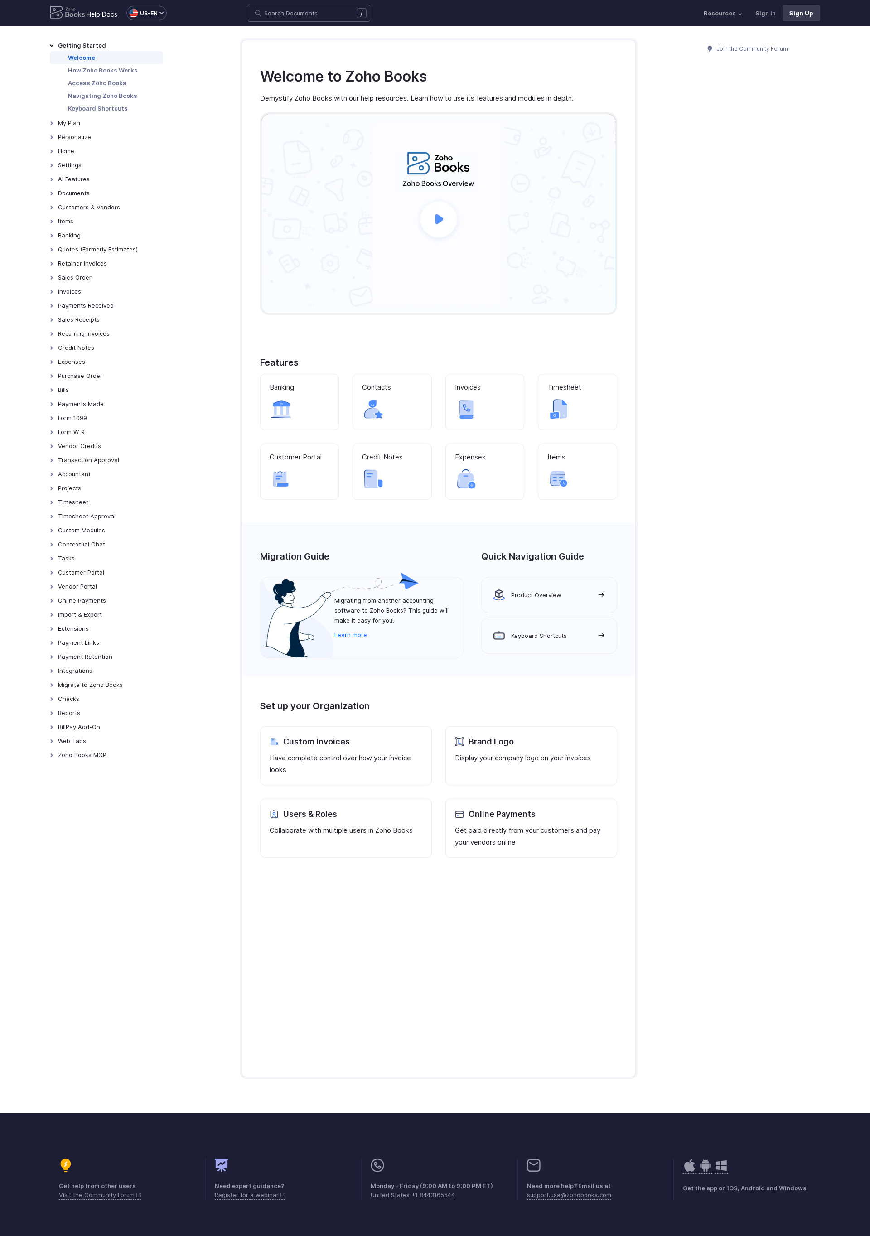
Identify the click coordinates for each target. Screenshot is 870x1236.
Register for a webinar (247, 1194)
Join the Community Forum (751, 48)
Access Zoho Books (97, 83)
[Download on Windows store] (721, 1170)
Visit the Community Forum (97, 1194)
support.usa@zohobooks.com (569, 1194)
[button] (142, 13)
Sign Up (801, 13)
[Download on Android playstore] (689, 1170)
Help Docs (102, 14)
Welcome (81, 57)
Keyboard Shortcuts (98, 108)
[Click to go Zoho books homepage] (67, 13)
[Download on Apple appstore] (705, 1170)
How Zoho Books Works (103, 70)
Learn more (350, 634)
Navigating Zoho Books (102, 95)
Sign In (765, 13)
